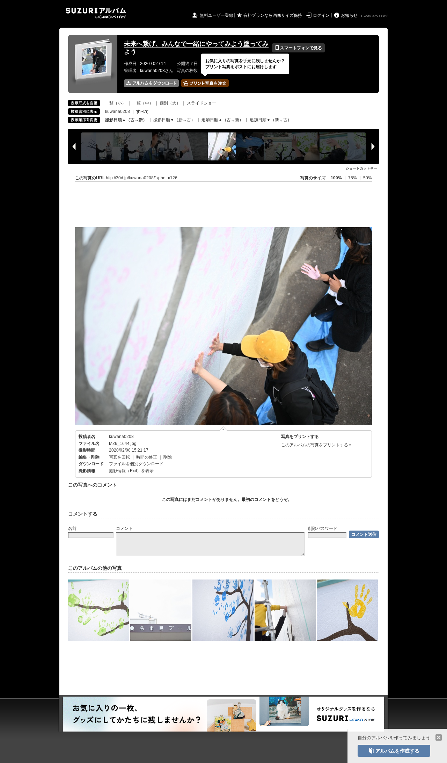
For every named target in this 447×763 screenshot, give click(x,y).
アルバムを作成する (393, 751)
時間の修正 (146, 457)
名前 (72, 528)
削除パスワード (322, 528)
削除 (167, 457)
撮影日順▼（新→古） (174, 119)
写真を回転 (119, 457)
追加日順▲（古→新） (222, 119)
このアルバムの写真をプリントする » (316, 444)
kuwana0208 (117, 111)
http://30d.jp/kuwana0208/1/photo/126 (141, 177)
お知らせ (349, 15)
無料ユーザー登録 (216, 15)
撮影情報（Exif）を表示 (131, 470)
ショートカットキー (361, 168)
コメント (124, 528)
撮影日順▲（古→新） (126, 119)
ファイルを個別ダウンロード (136, 463)
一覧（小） (115, 103)
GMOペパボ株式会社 (375, 16)
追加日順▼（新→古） (271, 119)
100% (336, 177)
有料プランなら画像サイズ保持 (272, 15)
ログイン (321, 15)
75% (353, 177)
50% (367, 177)
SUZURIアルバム (95, 13)
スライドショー (201, 103)
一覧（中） (142, 103)
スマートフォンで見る (298, 47)
